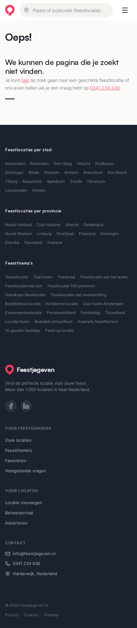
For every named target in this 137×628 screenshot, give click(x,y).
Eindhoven (104, 163)
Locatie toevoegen (23, 502)
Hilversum (96, 181)
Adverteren (16, 522)
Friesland (87, 233)
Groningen (14, 172)
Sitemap (51, 614)
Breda (34, 172)
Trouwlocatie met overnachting (78, 294)
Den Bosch (117, 172)
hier (25, 80)
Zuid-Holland (48, 224)
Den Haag (63, 163)
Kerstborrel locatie (62, 303)
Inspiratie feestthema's (98, 321)
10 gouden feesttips (22, 330)
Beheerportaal (19, 512)
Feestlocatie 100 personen (71, 285)
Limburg (44, 233)
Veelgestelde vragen (25, 470)
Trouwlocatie (16, 277)
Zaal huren (43, 277)
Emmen (39, 190)
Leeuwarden (16, 190)
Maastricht (32, 181)
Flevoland (33, 242)
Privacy (12, 614)
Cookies (31, 614)
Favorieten (15, 460)
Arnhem (71, 172)
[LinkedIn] (26, 406)
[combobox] (66, 10)
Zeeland (54, 242)
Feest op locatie (59, 330)
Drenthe (12, 242)
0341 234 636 (105, 87)
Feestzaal (66, 277)
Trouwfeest (115, 312)
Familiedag (90, 312)
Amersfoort (93, 172)
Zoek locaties (18, 440)
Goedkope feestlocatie (25, 294)
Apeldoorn (56, 181)
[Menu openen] (125, 10)
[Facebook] (11, 406)
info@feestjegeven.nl (34, 553)
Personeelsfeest (61, 312)
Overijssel (65, 233)
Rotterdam (39, 163)
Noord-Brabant (18, 233)
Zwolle (76, 181)
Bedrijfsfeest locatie (22, 303)
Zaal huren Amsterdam (103, 303)
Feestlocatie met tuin (23, 285)
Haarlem (51, 172)
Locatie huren (17, 321)
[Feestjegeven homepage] (10, 10)
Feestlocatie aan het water (104, 277)
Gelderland (93, 224)
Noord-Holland (18, 224)
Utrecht (83, 163)
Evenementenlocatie (23, 312)
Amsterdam (15, 163)
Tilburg (11, 181)
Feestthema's (18, 450)
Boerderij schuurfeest (54, 321)
